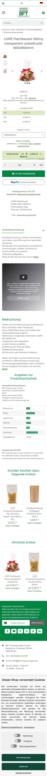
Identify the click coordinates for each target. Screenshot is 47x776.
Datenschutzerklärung (12, 612)
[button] (42, 3)
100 (28, 427)
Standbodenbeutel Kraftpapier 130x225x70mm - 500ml (34, 512)
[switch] (17, 735)
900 (28, 418)
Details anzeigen (23, 773)
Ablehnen (23, 766)
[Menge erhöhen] (34, 165)
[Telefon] (22, 3)
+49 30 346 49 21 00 (19, 656)
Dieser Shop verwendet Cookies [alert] (23, 679)
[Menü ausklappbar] (3, 12)
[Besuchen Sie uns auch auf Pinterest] (20, 631)
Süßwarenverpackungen (28, 194)
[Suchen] (43, 23)
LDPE (28, 423)
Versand (32, 98)
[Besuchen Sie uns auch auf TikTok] (33, 631)
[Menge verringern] (5, 165)
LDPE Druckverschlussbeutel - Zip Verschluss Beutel (34, 580)
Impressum (29, 727)
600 (28, 408)
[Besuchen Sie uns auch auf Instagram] (26, 631)
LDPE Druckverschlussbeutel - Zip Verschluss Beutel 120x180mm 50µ (12, 514)
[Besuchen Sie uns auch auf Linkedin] (39, 631)
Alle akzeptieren (23, 757)
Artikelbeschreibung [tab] (13, 230)
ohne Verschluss (32, 432)
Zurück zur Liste (8, 30)
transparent (30, 413)
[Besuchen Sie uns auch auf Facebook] (7, 631)
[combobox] (23, 135)
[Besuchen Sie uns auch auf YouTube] (13, 631)
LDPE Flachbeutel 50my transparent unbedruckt (12, 579)
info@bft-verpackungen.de (25, 661)
